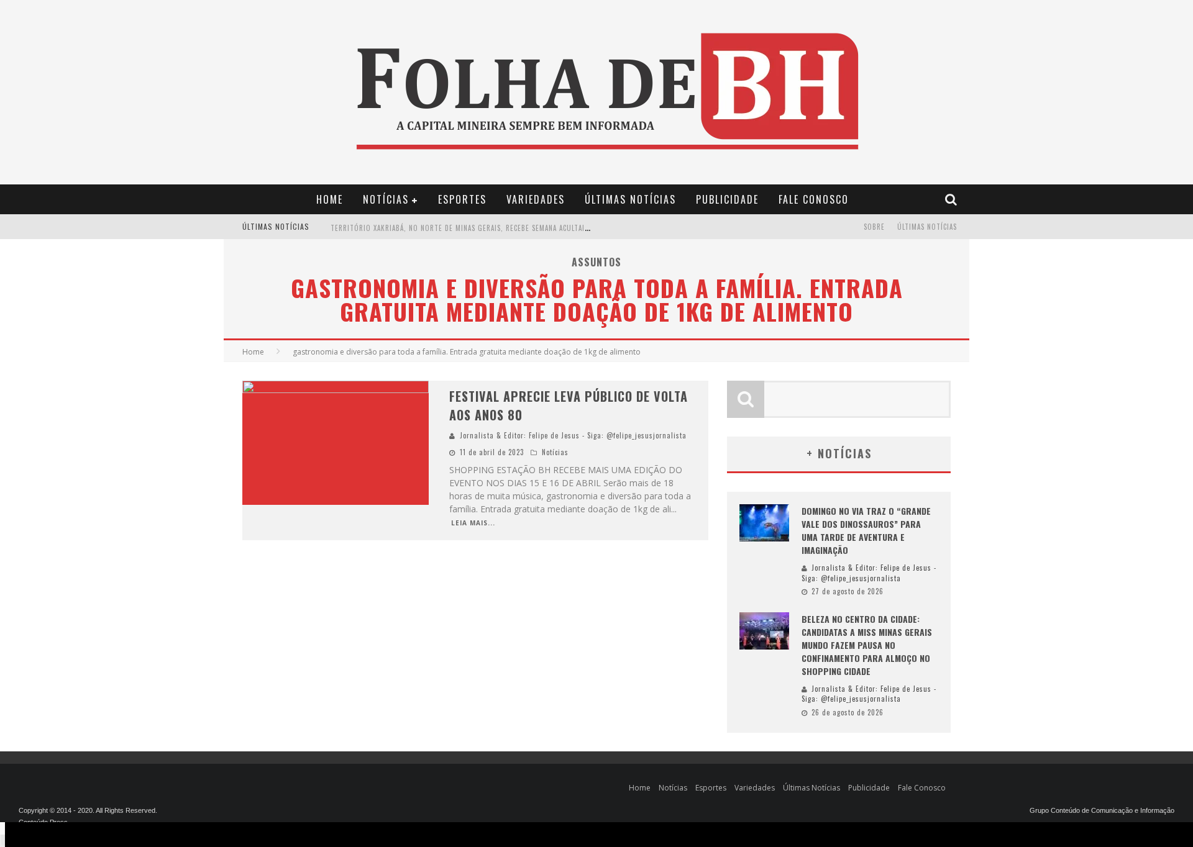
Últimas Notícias (630, 199)
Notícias (386, 199)
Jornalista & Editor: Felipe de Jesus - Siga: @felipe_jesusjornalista (573, 435)
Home (329, 199)
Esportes (462, 199)
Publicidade (727, 199)
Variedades (535, 199)
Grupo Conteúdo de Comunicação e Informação (1102, 810)
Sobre (874, 227)
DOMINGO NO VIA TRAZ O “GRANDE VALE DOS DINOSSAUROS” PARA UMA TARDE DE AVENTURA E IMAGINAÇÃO (866, 530)
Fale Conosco (814, 199)
